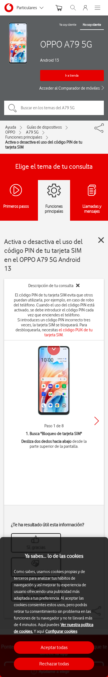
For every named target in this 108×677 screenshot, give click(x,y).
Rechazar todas (54, 663)
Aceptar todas (54, 647)
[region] (54, 607)
